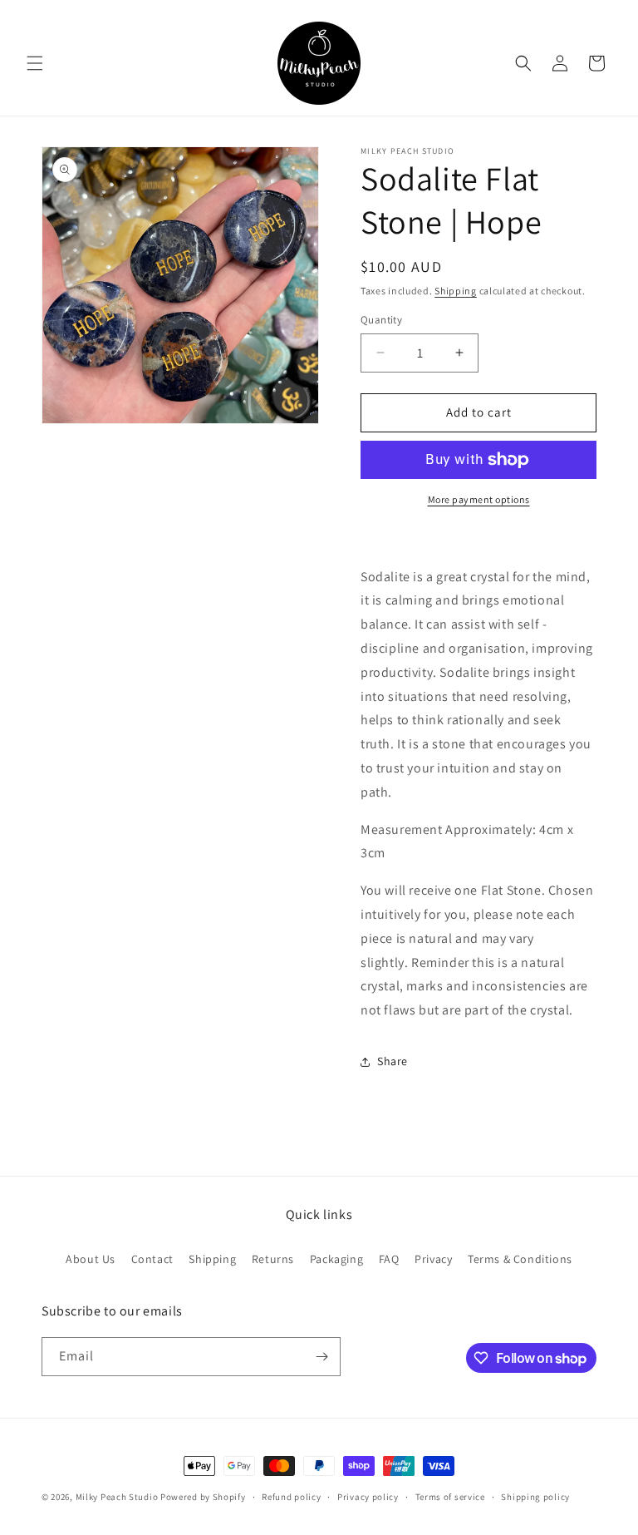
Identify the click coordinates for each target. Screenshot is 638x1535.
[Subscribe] (321, 1356)
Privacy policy (368, 1497)
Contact (152, 1258)
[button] (35, 63)
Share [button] (392, 1061)
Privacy (433, 1258)
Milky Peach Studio (117, 1497)
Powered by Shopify (203, 1497)
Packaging (336, 1258)
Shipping (455, 290)
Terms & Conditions (520, 1258)
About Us (90, 1258)
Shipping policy (535, 1497)
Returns (273, 1258)
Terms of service (450, 1497)
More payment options (479, 499)
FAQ (389, 1258)
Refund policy (291, 1497)
